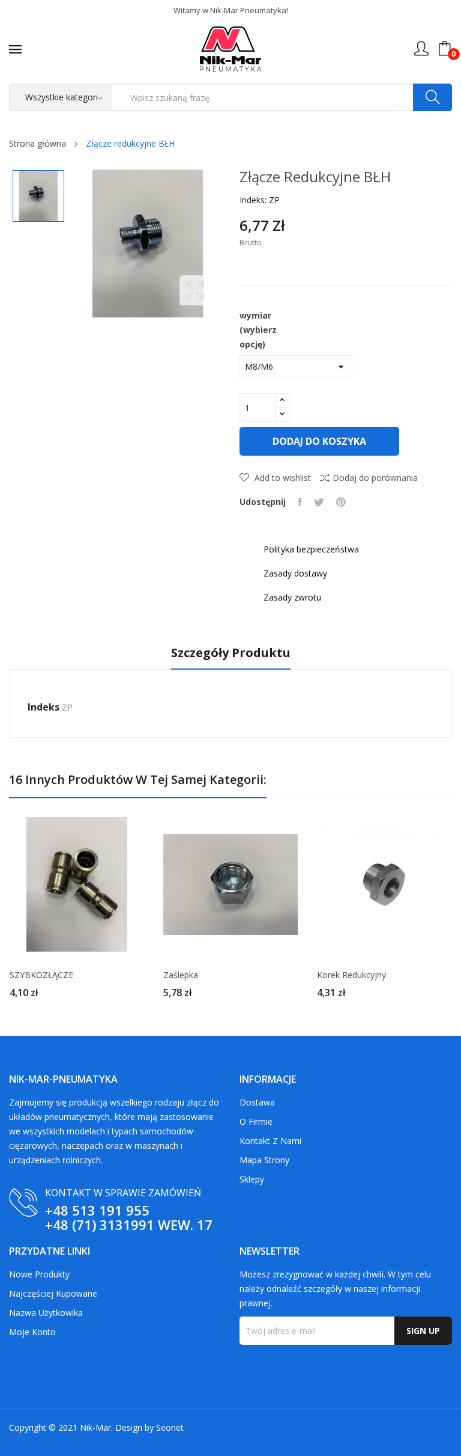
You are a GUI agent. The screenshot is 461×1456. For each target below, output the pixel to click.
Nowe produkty (39, 1274)
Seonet (170, 1427)
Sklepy (252, 1179)
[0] (445, 49)
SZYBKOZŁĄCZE (41, 975)
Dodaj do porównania (375, 477)
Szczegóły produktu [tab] (231, 653)
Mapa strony (264, 1160)
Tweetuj (319, 502)
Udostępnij (300, 502)
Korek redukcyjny (351, 975)
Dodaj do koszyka (319, 441)
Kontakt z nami (270, 1140)
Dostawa (257, 1102)
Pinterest (341, 502)
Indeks (43, 707)
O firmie (256, 1121)
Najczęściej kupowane (53, 1293)
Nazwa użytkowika (46, 1312)
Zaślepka (180, 975)
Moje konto (32, 1332)
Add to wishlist (281, 477)
